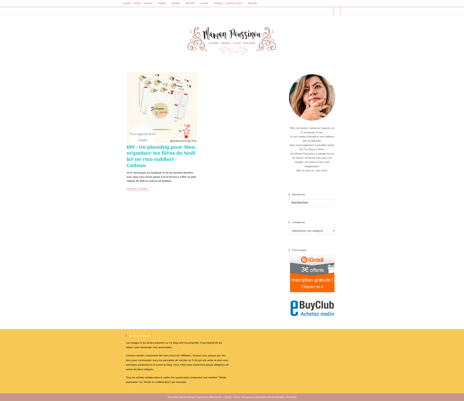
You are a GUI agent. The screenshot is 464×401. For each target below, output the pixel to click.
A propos (148, 3)
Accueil (126, 3)
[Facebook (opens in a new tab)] (314, 10)
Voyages (218, 3)
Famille (161, 3)
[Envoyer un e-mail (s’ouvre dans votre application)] (328, 10)
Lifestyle (175, 3)
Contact (137, 3)
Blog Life (252, 3)
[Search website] (336, 11)
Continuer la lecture (138, 189)
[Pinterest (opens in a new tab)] (319, 10)
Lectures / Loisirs (233, 3)
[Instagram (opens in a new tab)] (324, 10)
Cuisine (204, 3)
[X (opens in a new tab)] (309, 10)
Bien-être (190, 3)
